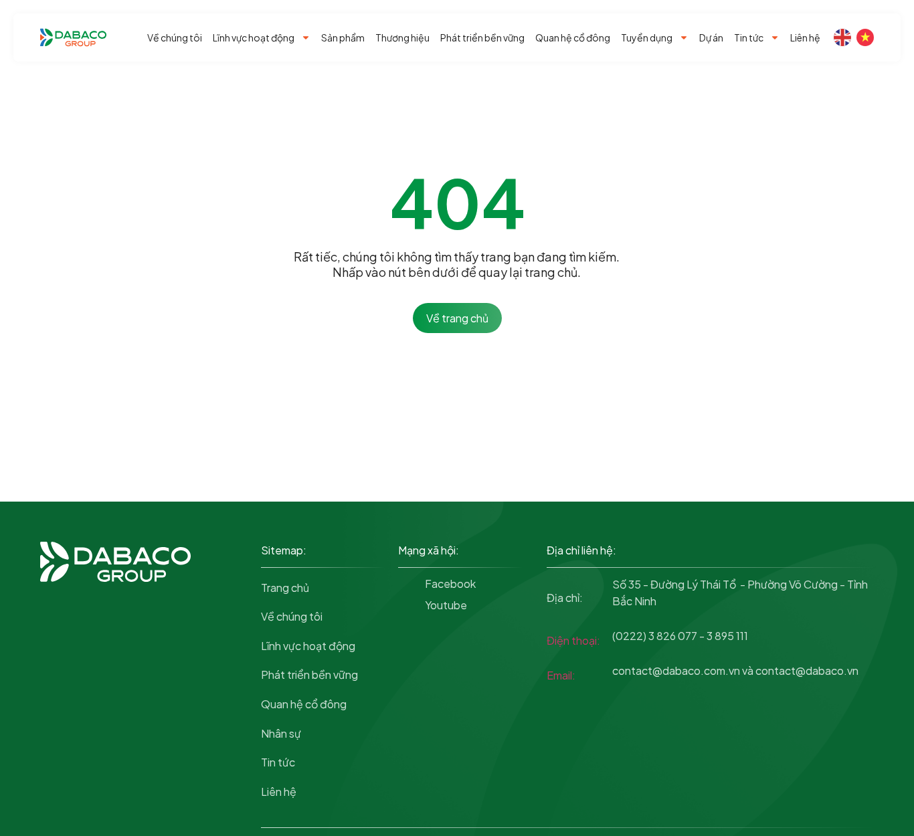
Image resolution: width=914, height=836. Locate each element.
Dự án (711, 37)
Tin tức (748, 37)
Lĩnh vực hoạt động (253, 37)
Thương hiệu (402, 37)
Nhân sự (281, 733)
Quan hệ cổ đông (572, 37)
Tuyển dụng (646, 37)
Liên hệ (805, 37)
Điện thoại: (573, 640)
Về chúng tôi (174, 37)
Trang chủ (285, 588)
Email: (561, 675)
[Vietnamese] (865, 38)
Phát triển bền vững (482, 37)
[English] (842, 38)
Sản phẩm (343, 37)
